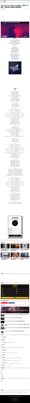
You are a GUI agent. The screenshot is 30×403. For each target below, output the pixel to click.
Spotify (1, 381)
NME (1, 372)
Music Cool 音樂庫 (14, 398)
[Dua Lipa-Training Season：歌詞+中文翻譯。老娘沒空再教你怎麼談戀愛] (2, 318)
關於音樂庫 (10, 396)
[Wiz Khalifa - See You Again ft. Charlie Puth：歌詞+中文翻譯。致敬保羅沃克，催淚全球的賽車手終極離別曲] (2, 328)
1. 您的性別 (10, 228)
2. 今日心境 (10, 231)
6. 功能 (16, 292)
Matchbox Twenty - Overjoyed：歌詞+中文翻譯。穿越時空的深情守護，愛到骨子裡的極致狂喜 (15, 250)
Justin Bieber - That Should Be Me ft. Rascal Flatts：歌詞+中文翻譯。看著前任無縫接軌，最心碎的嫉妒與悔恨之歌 (17, 324)
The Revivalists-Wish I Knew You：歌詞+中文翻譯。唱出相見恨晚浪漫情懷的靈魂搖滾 (24, 259)
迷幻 (1, 393)
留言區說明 (19, 396)
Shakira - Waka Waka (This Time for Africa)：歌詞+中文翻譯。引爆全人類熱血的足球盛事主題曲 (15, 259)
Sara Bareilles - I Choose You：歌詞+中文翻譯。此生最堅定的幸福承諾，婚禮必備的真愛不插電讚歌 (5, 250)
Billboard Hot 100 (3, 369)
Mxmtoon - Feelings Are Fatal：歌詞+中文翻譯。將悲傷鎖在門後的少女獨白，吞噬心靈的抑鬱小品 (5, 259)
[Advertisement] (15, 15)
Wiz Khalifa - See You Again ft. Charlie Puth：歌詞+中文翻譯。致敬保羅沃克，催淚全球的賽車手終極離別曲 (17, 328)
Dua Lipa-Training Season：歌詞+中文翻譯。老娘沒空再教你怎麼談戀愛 (13, 317)
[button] (1, 1)
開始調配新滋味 (15, 297)
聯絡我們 (16, 396)
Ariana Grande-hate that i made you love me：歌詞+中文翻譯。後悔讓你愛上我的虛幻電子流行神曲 (16, 314)
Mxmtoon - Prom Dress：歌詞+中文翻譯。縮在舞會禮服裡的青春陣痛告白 (24, 249)
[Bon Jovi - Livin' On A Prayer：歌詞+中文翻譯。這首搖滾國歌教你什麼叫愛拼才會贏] (2, 332)
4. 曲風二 (17, 290)
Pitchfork (2, 373)
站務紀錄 (14, 396)
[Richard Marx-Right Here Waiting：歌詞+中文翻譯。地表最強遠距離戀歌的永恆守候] (2, 322)
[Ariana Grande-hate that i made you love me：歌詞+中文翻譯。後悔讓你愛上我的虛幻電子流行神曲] (2, 315)
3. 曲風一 (2, 290)
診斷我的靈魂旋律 (15, 235)
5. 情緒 (2, 292)
